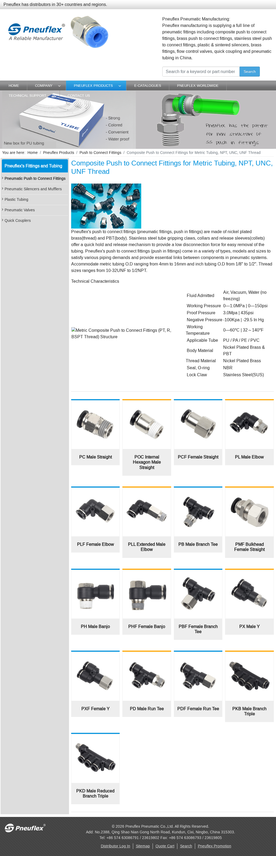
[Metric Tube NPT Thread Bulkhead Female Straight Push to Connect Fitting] (249, 494)
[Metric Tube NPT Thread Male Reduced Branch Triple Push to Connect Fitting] (95, 740)
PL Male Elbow (249, 457)
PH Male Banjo (95, 626)
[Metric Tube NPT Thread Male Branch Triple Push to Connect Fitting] (249, 658)
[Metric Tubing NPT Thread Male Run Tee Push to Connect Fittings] (146, 658)
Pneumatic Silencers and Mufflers (33, 189)
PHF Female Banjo (146, 626)
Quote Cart (165, 846)
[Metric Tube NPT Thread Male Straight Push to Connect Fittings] (95, 407)
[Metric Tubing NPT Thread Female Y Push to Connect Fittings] (95, 658)
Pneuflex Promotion (214, 846)
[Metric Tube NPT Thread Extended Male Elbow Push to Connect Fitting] (146, 494)
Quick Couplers (18, 220)
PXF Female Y (95, 709)
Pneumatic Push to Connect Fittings (35, 178)
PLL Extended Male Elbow (146, 546)
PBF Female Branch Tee (198, 629)
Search (250, 71)
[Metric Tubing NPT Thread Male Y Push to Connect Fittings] (249, 576)
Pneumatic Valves (20, 210)
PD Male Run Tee (147, 709)
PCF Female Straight (198, 457)
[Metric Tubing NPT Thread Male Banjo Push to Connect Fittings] (95, 576)
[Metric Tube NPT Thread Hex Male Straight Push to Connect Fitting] (146, 407)
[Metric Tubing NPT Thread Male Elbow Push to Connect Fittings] (249, 407)
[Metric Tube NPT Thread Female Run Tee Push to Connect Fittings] (198, 658)
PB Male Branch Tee (198, 544)
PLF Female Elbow (95, 544)
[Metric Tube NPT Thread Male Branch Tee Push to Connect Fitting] (198, 494)
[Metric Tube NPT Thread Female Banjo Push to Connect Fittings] (146, 576)
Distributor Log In (115, 846)
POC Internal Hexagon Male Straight (147, 462)
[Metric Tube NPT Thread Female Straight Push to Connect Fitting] (198, 407)
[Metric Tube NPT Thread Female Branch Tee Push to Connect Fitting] (198, 576)
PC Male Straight (95, 457)
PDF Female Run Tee (198, 709)
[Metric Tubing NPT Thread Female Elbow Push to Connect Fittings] (95, 494)
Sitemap (143, 846)
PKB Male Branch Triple (249, 711)
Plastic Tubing (16, 199)
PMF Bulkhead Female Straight (249, 546)
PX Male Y (249, 626)
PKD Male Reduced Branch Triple (95, 793)
